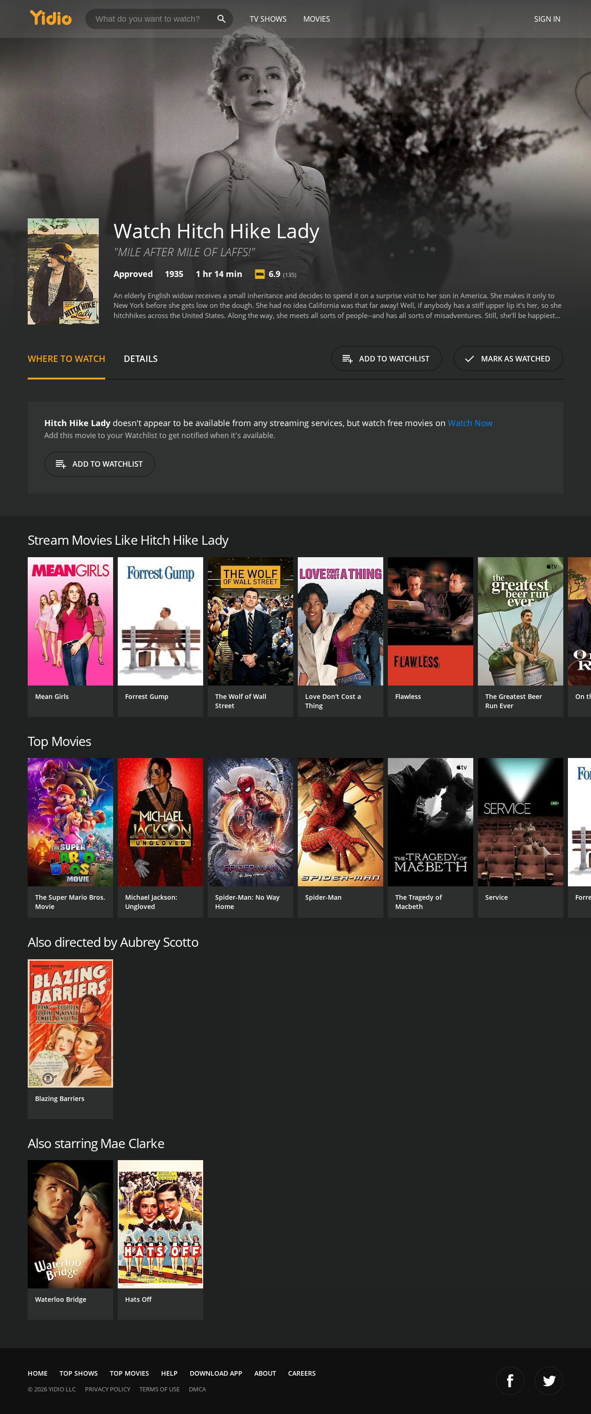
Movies (316, 19)
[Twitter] (549, 1380)
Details (140, 358)
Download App (216, 1373)
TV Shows (268, 19)
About (265, 1373)
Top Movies (129, 1373)
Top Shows (79, 1373)
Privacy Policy (107, 1389)
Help (169, 1373)
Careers (302, 1373)
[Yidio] (51, 20)
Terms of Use (159, 1389)
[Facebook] (510, 1380)
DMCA (197, 1389)
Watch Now (470, 422)
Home (38, 1373)
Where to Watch (66, 358)
